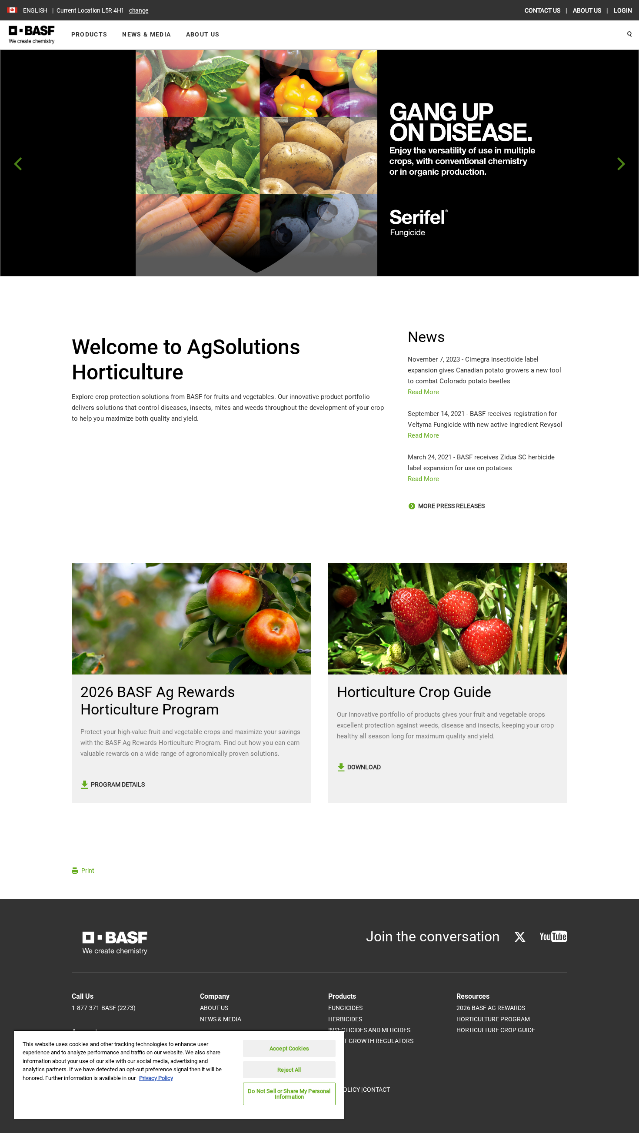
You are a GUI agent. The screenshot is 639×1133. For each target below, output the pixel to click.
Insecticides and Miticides (369, 1030)
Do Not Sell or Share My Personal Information (289, 1094)
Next (621, 164)
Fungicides (345, 1007)
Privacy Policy (156, 1078)
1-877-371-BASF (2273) (104, 1007)
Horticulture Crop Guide (495, 1030)
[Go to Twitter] (520, 937)
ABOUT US (587, 10)
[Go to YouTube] (553, 937)
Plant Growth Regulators (370, 1040)
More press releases (451, 505)
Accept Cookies (289, 1048)
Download (363, 767)
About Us (203, 34)
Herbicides (345, 1019)
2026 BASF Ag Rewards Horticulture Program (493, 1013)
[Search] (629, 35)
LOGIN (623, 10)
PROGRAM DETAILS (117, 784)
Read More (423, 392)
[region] (179, 1074)
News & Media (146, 34)
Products (89, 34)
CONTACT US (543, 10)
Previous (18, 164)
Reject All (289, 1070)
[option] (319, 163)
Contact (376, 1089)
